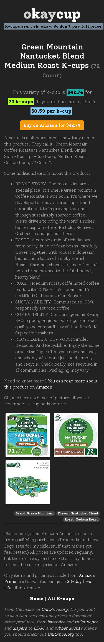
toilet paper (86, 621)
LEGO (39, 628)
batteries (56, 621)
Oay (52, 13)
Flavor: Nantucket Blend (78, 513)
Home (36, 598)
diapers (19, 628)
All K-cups (61, 598)
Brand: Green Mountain (34, 513)
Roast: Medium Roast (81, 519)
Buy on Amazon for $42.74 (52, 125)
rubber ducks (67, 628)
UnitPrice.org (54, 609)
